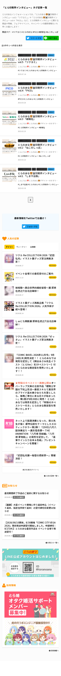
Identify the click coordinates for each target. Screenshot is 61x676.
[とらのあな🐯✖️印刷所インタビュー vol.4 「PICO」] (9, 89)
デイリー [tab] (9, 246)
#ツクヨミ (16, 32)
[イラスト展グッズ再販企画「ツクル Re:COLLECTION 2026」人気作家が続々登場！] (9, 306)
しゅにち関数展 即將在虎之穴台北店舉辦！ (35, 322)
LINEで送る (52, 38)
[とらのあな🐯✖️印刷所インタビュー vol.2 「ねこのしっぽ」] (9, 146)
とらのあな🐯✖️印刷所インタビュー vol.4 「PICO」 (37, 89)
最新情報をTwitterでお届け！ (30, 218)
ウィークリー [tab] (21, 246)
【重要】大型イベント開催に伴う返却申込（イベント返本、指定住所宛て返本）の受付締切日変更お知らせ (30, 507)
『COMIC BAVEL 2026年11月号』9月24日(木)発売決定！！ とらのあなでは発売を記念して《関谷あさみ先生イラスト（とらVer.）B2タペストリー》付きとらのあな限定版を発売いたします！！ (35, 363)
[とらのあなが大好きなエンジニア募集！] (30, 643)
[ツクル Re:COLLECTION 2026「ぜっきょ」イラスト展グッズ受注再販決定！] (9, 339)
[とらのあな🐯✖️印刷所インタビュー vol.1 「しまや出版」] (9, 175)
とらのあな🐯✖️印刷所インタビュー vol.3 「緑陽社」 (37, 118)
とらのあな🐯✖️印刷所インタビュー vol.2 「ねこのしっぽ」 (37, 146)
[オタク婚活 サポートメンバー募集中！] (30, 615)
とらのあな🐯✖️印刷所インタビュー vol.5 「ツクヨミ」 (37, 61)
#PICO (35, 32)
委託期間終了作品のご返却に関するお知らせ (26, 493)
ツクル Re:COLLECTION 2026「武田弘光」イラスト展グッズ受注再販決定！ (34, 258)
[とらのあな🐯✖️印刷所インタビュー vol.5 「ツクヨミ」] (9, 61)
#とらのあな (26, 32)
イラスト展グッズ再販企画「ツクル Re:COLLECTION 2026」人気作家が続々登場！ (34, 306)
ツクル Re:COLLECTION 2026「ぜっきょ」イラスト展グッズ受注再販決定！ (34, 340)
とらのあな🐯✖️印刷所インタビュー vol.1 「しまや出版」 (37, 175)
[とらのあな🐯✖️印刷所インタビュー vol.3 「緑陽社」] (9, 118)
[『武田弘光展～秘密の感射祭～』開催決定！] (9, 458)
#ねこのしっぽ (52, 32)
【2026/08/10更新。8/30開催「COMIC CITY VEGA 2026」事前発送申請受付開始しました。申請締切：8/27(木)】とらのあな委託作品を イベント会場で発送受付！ (30, 527)
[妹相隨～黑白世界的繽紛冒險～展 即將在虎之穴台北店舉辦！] (9, 291)
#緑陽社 (41, 32)
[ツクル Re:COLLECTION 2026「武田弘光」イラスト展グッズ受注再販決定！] (9, 258)
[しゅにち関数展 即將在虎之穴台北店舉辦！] (9, 324)
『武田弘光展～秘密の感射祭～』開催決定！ (35, 457)
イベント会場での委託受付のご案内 (34, 273)
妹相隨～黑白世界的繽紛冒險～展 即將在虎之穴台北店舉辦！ (35, 289)
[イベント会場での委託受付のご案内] (9, 277)
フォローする (32, 226)
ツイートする (36, 38)
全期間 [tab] (33, 246)
